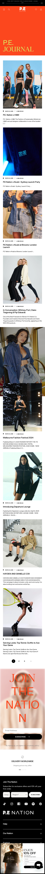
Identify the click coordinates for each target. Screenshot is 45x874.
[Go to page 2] (30, 661)
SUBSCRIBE (35, 795)
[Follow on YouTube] (26, 803)
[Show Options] (26, 794)
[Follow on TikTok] (4, 803)
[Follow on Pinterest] (40, 803)
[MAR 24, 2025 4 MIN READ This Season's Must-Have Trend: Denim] (22, 352)
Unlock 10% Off (33, 866)
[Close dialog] (43, 844)
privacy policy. (34, 746)
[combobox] (17, 794)
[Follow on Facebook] (18, 803)
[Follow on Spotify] (33, 803)
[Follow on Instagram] (11, 803)
